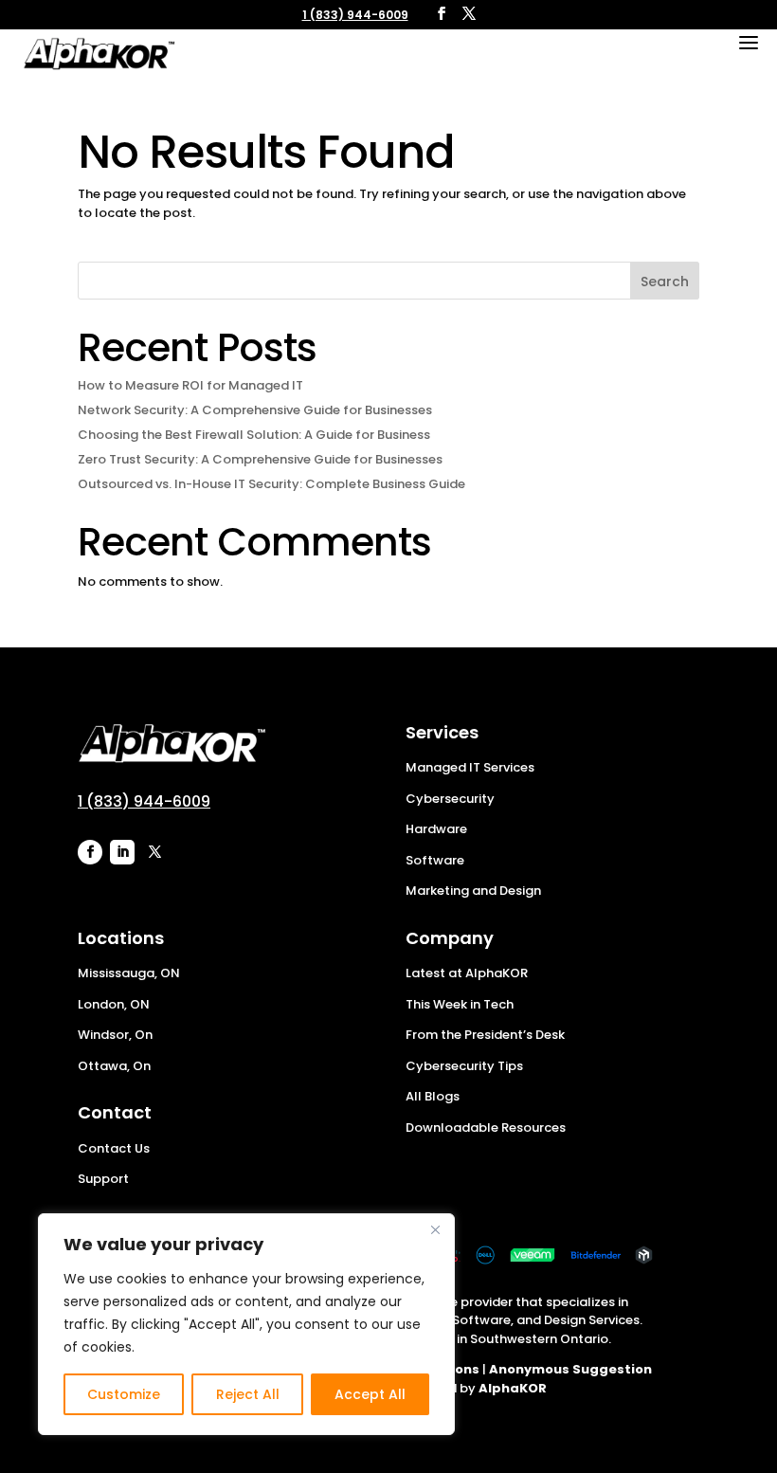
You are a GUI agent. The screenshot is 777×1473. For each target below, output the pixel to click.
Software (435, 860)
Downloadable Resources (486, 1127)
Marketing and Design (473, 891)
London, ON (114, 1004)
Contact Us (114, 1148)
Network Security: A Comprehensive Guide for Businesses (255, 410)
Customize (123, 1394)
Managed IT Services (470, 767)
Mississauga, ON (129, 973)
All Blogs (433, 1096)
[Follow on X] (154, 852)
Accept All (370, 1394)
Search (665, 281)
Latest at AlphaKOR (467, 973)
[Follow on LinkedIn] (122, 852)
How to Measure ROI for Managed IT (190, 385)
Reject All (248, 1394)
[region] (246, 1324)
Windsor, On (115, 1035)
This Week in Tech (460, 1004)
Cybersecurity (450, 799)
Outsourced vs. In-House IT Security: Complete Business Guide (271, 484)
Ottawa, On (114, 1066)
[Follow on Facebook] (90, 852)
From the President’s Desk (485, 1035)
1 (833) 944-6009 (355, 15)
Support (103, 1179)
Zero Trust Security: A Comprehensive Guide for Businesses (260, 459)
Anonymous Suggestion (570, 1369)
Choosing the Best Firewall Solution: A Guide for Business (254, 435)
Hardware (436, 829)
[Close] (435, 1229)
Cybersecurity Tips (464, 1066)
